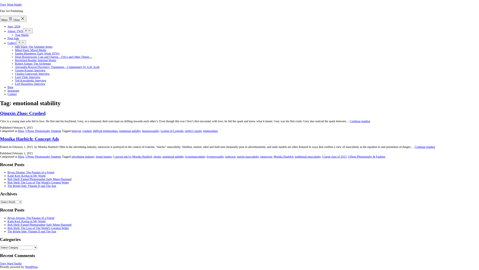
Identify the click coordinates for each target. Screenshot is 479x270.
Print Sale (13, 38)
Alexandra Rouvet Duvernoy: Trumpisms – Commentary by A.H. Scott (57, 67)
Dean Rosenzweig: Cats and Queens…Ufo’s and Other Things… (53, 56)
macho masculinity (248, 156)
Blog (10, 87)
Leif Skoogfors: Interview (30, 84)
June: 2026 (13, 26)
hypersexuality (215, 156)
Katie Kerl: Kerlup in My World (26, 175)
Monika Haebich (283, 156)
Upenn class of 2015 (334, 156)
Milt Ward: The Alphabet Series (33, 46)
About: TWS (15, 31)
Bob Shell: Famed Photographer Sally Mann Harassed (39, 179)
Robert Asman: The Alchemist (33, 63)
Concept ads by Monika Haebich (132, 156)
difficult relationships (105, 131)
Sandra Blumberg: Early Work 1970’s (37, 53)
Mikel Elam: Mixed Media (30, 50)
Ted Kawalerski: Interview (30, 80)
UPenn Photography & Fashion (366, 156)
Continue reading (360, 121)
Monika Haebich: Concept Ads (29, 138)
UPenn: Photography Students (43, 131)
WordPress (31, 266)
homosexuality (150, 131)
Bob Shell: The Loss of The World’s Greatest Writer (38, 182)
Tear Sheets (22, 35)
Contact (12, 94)
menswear (266, 156)
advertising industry (82, 156)
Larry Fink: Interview (27, 77)
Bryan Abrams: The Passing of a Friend (30, 172)
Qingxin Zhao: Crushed (22, 113)
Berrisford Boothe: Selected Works (35, 60)
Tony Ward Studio (11, 4)
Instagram (13, 90)
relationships (210, 131)
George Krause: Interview (30, 70)
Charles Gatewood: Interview (32, 73)
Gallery (11, 43)
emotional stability (130, 131)
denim (157, 156)
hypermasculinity (195, 156)
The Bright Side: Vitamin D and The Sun (31, 186)
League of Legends (172, 131)
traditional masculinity (308, 156)
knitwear (230, 156)
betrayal (76, 131)
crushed (86, 131)
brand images (104, 156)
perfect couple (193, 131)
